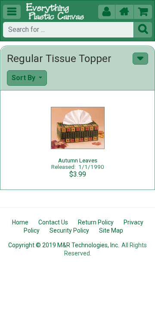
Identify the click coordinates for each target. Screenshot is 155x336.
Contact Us (53, 222)
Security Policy (69, 230)
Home (20, 222)
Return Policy (96, 222)
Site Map (111, 230)
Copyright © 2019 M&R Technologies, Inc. (63, 245)
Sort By (24, 78)
